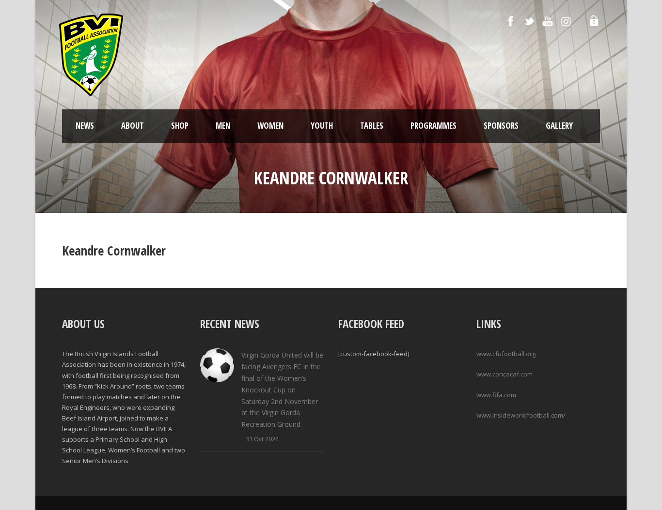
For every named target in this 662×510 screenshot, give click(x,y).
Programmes (433, 125)
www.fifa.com (496, 394)
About (132, 125)
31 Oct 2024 (262, 439)
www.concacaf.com (504, 374)
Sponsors (501, 125)
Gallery (559, 125)
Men (223, 125)
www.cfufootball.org (506, 353)
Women (270, 125)
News (85, 125)
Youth (322, 125)
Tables (371, 125)
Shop (180, 125)
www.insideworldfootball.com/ (521, 415)
